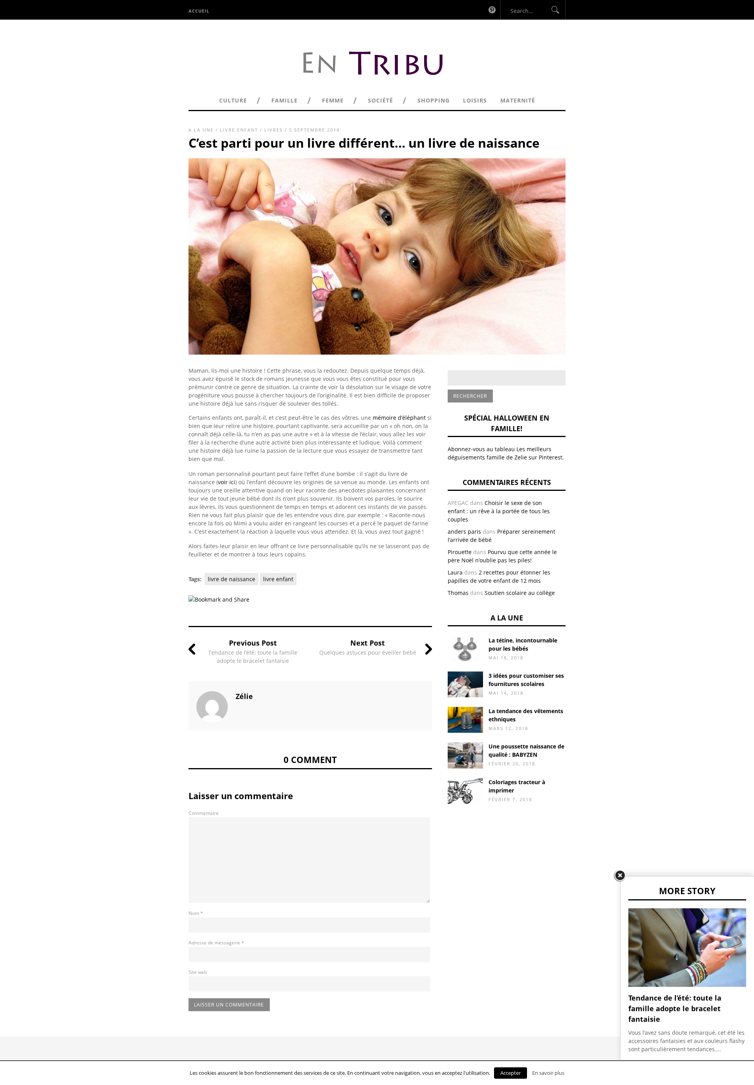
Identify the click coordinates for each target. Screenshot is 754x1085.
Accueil (198, 11)
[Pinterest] (492, 9)
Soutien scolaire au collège (520, 592)
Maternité (517, 100)
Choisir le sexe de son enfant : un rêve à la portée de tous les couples (499, 511)
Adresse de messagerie (216, 942)
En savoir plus (548, 1072)
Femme (333, 100)
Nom (195, 913)
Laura (455, 572)
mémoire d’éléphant (399, 417)
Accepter (510, 1072)
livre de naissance (231, 579)
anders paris (464, 531)
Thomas (458, 592)
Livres (273, 130)
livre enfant (278, 579)
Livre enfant (239, 130)
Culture (233, 100)
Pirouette (460, 552)
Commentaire (203, 813)
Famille (284, 100)
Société (380, 100)
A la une (201, 130)
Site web (197, 972)
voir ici (226, 482)
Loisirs (475, 100)
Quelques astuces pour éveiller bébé (367, 652)
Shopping (433, 100)
